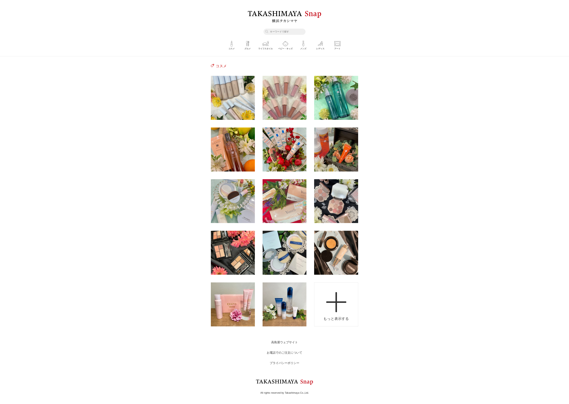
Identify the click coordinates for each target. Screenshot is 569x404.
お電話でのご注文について (284, 352)
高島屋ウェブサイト (284, 342)
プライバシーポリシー (284, 363)
